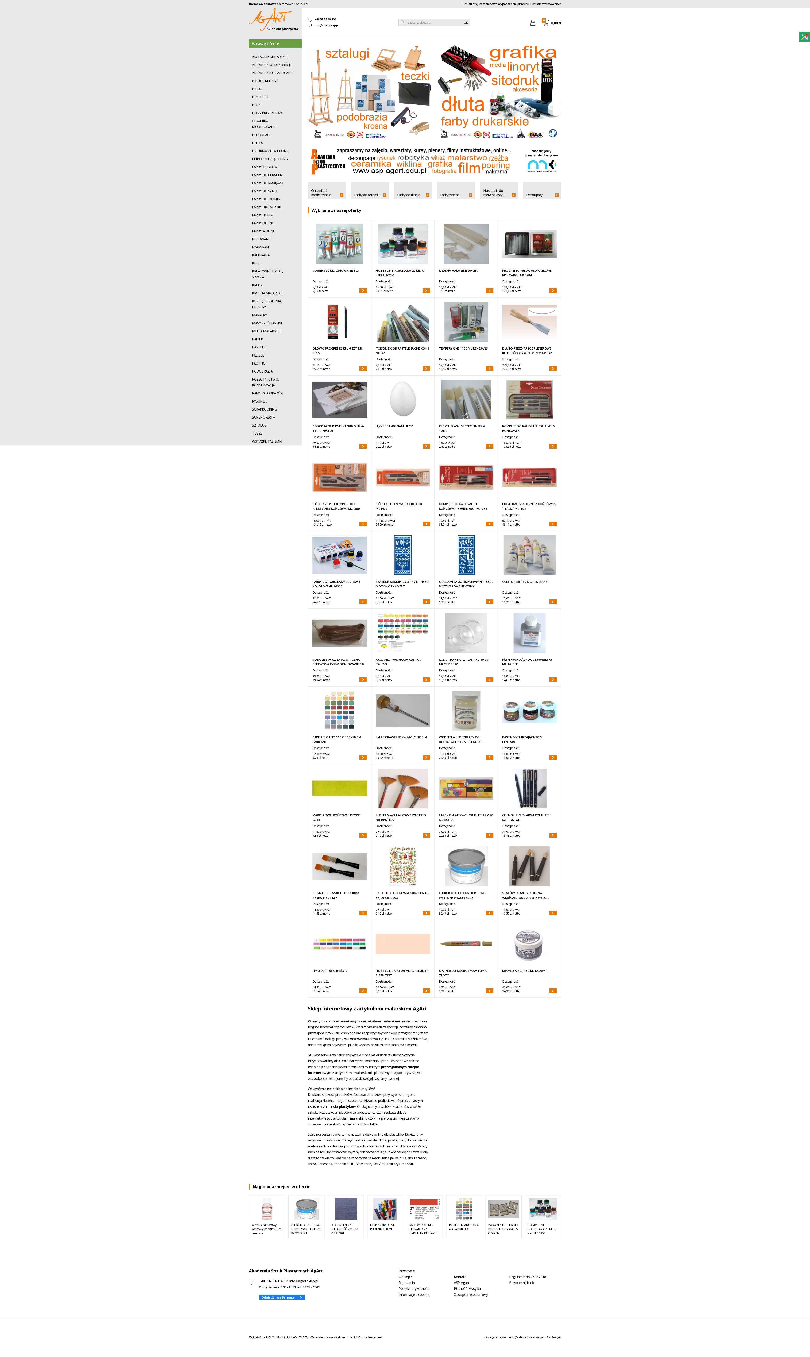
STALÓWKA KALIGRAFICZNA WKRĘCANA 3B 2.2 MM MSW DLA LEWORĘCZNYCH (525, 895)
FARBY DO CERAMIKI (267, 175)
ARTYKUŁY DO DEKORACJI (271, 64)
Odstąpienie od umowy (471, 1294)
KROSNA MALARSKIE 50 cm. (458, 270)
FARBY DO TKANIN (266, 199)
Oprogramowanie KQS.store (505, 1337)
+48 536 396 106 (271, 1281)
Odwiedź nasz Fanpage (278, 1297)
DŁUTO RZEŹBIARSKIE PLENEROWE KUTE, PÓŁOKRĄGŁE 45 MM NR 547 (527, 350)
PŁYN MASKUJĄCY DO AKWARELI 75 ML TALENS (527, 661)
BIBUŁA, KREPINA (265, 81)
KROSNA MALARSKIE (267, 293)
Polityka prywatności (414, 1288)
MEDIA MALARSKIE (266, 331)
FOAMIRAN (260, 247)
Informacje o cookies (414, 1294)
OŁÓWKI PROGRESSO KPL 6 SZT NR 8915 (337, 350)
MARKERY (259, 315)
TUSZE (257, 433)
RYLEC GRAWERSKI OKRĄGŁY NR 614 (401, 737)
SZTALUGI (259, 425)
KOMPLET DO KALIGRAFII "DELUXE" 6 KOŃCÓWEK (528, 428)
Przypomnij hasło (522, 1282)
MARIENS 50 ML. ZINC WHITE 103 (335, 270)
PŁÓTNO (258, 363)
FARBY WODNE (263, 231)
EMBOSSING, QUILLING (270, 159)
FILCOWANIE (261, 239)
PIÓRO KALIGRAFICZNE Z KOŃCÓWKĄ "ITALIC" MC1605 (529, 506)
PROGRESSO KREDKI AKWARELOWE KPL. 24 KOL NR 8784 (527, 272)
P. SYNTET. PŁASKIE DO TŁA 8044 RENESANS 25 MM (335, 895)
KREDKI (257, 285)
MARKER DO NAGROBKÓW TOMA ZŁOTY (462, 972)
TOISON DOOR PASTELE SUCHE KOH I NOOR (402, 350)
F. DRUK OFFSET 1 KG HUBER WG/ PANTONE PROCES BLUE (463, 895)
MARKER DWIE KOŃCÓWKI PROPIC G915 (336, 817)
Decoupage (535, 195)
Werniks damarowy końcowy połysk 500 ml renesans (267, 1229)
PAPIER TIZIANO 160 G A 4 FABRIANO (464, 1227)
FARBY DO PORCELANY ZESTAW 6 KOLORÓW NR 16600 (336, 583)
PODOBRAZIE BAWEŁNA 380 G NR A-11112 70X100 (338, 428)
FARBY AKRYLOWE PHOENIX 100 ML (382, 1227)
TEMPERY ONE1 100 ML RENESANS (463, 348)
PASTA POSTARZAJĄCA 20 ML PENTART (523, 739)
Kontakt (460, 1276)
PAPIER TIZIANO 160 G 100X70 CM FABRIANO (336, 739)
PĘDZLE (258, 355)
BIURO (257, 89)
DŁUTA (257, 143)
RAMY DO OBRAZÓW (268, 393)
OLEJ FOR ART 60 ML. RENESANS (524, 581)
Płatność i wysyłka (467, 1288)
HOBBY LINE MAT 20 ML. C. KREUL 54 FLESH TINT (402, 972)
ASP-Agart (461, 1282)
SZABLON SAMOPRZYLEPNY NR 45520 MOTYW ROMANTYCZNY (466, 583)
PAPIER (257, 339)
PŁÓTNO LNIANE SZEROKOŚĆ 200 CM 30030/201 (344, 1229)
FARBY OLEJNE (263, 223)
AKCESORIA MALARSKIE (269, 56)
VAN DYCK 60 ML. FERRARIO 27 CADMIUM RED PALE (423, 1229)
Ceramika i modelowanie (321, 192)
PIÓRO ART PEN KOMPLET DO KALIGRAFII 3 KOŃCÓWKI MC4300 (336, 506)
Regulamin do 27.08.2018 (527, 1276)
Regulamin (407, 1282)
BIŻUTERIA (260, 97)
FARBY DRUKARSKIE (267, 207)
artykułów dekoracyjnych (339, 1055)
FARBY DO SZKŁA (264, 191)
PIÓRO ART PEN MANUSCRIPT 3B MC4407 (399, 506)
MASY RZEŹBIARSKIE (267, 323)
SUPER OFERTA (263, 417)
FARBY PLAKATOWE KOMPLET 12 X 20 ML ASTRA (466, 817)
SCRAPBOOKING (264, 409)
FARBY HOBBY (263, 215)
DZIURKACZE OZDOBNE (270, 151)
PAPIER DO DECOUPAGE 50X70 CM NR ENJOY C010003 (402, 895)
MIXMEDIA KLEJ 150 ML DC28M (523, 970)
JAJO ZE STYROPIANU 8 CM (394, 426)
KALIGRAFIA (261, 255)
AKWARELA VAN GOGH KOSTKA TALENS (398, 661)
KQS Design (552, 1337)
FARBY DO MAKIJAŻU (267, 183)
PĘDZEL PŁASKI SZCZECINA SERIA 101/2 (462, 428)
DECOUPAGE (261, 135)
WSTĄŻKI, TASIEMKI (267, 441)
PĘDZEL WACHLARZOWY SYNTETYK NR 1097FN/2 (401, 817)
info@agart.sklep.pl (327, 25)
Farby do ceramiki (367, 195)
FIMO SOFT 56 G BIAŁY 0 (329, 970)
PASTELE (259, 347)
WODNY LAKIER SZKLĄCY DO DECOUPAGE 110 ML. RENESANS (461, 739)
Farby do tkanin (408, 195)
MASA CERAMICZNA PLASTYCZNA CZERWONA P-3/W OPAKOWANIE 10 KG (338, 661)
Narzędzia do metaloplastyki (494, 192)
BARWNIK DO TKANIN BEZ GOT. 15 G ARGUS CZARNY (503, 1229)
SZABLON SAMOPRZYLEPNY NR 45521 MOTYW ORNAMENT (403, 583)
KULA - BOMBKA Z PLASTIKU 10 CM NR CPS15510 (464, 661)
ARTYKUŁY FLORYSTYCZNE (272, 72)
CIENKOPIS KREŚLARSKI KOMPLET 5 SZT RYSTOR (526, 817)
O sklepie (405, 1276)
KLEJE (256, 263)
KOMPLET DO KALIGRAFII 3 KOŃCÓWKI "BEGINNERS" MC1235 (463, 506)
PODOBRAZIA (262, 371)
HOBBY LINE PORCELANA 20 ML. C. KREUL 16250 (400, 272)
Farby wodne (449, 195)
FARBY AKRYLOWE (265, 167)
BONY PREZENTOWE (268, 113)
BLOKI (257, 105)
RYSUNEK (259, 401)
